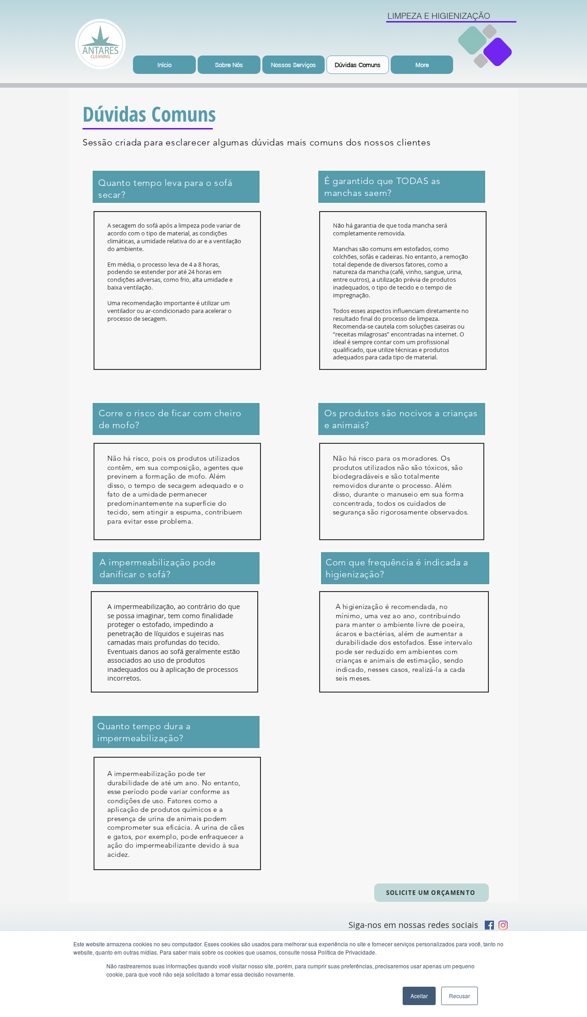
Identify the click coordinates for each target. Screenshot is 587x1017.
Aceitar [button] (419, 996)
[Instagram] (503, 925)
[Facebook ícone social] (489, 925)
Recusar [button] (459, 996)
